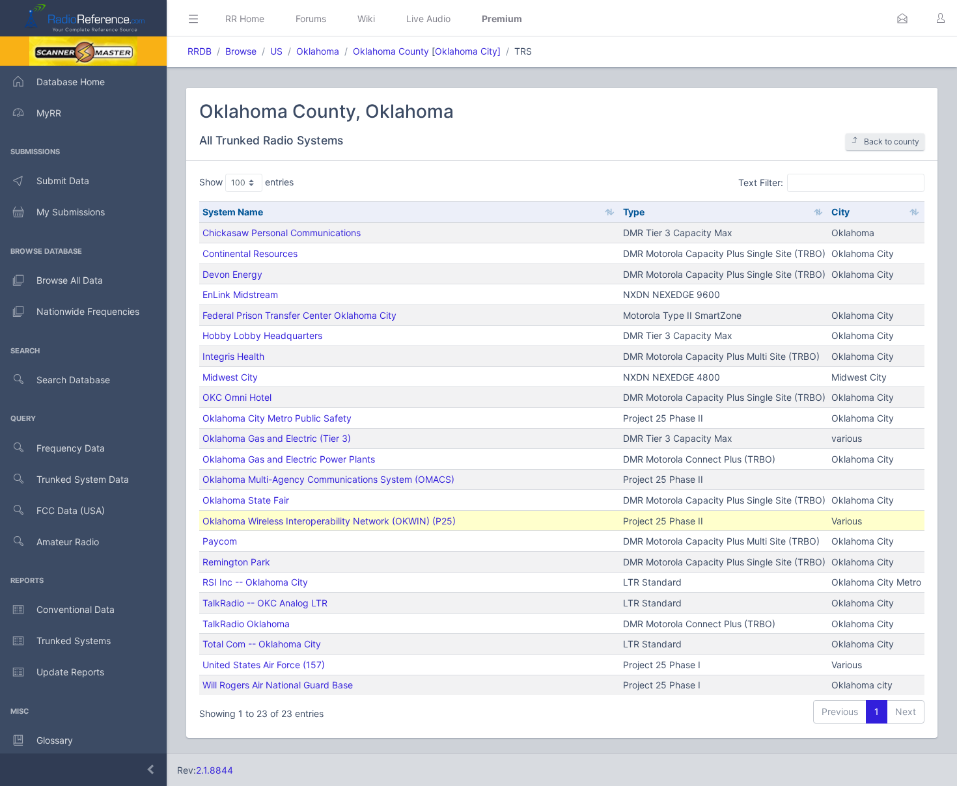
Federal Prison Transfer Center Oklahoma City (299, 315)
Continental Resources (250, 253)
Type (634, 211)
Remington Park (236, 561)
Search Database (73, 379)
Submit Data (62, 180)
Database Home (70, 81)
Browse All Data (69, 280)
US (276, 51)
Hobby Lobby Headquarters (262, 335)
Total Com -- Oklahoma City (261, 643)
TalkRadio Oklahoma (246, 623)
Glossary (54, 740)
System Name (232, 211)
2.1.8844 (214, 770)
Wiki (366, 18)
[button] (902, 18)
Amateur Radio (67, 541)
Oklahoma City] (468, 51)
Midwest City (230, 377)
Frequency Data (70, 448)
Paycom (219, 541)
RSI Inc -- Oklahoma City (255, 582)
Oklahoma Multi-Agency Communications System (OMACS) (328, 479)
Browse (241, 51)
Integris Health (233, 356)
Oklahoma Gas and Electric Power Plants (288, 459)
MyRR (48, 112)
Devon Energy (232, 274)
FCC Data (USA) (70, 510)
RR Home (244, 18)
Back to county (891, 141)
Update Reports (70, 671)
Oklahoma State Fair (245, 500)
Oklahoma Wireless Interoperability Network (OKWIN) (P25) (329, 520)
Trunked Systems (73, 640)
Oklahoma (317, 51)
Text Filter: (760, 181)
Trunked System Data (82, 479)
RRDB (199, 51)
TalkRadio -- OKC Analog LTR (264, 602)
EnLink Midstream (240, 294)
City (840, 211)
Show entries (246, 181)
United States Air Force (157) (263, 664)
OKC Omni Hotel (236, 397)
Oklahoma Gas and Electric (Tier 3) (276, 438)
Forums (311, 18)
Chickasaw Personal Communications (281, 232)
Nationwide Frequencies (87, 311)
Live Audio (428, 18)
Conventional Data (75, 609)
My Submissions (70, 211)
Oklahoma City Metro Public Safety (277, 418)
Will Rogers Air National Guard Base (277, 684)
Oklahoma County (391, 51)
